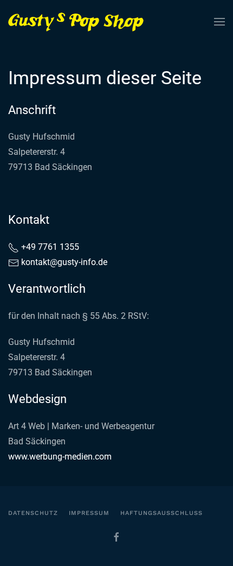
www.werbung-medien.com (60, 456)
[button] (219, 21)
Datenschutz (33, 513)
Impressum (89, 513)
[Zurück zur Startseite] (76, 21)
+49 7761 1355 (49, 247)
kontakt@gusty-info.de (64, 262)
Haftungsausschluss (161, 513)
